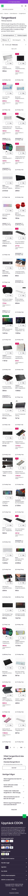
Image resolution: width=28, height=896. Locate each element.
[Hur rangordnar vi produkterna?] (3, 44)
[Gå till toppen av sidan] (24, 816)
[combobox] (14, 9)
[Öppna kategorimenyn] (25, 6)
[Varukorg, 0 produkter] (22, 6)
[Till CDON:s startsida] (2, 6)
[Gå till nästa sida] (24, 747)
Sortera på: (8, 45)
